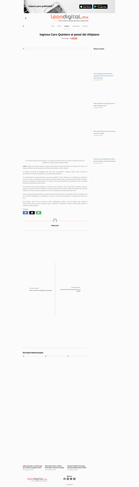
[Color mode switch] (25, 18)
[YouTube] (74, 479)
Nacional (67, 26)
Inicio (53, 26)
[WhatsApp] (38, 212)
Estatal (59, 26)
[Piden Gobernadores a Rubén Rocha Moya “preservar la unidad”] (55, 409)
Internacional (76, 26)
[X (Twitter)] (32, 212)
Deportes (85, 26)
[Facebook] (25, 212)
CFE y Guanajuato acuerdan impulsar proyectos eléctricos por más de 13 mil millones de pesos (103, 76)
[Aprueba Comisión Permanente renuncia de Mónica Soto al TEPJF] (77, 409)
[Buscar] (23, 26)
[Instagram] (71, 479)
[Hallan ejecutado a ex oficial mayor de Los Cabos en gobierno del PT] (33, 409)
